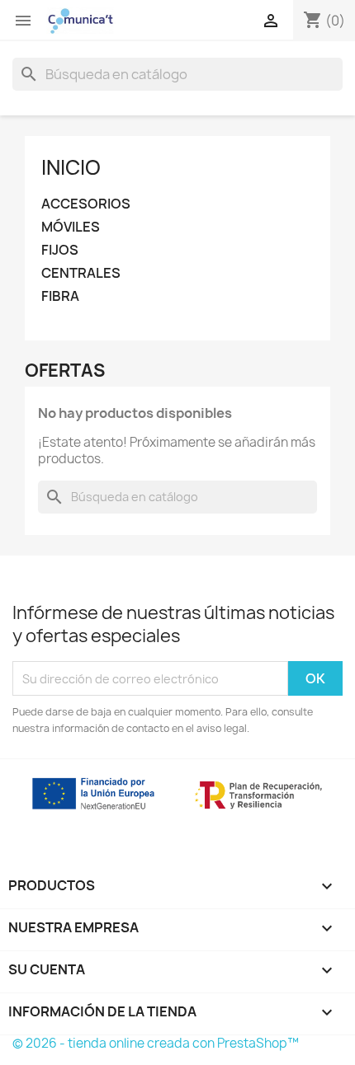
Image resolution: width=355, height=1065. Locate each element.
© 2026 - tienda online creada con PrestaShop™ (155, 1043)
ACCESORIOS (85, 204)
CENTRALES (81, 273)
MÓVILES (70, 227)
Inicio (71, 167)
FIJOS (59, 250)
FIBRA (60, 296)
